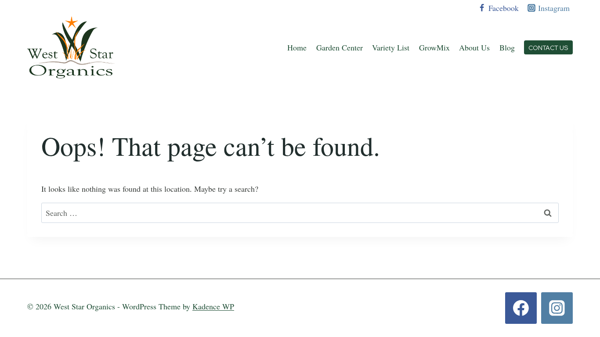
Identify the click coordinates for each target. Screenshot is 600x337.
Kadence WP (213, 306)
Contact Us (548, 47)
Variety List (390, 47)
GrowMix (434, 47)
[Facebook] (521, 308)
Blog (507, 47)
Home (297, 47)
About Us (474, 47)
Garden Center (339, 47)
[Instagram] (557, 308)
